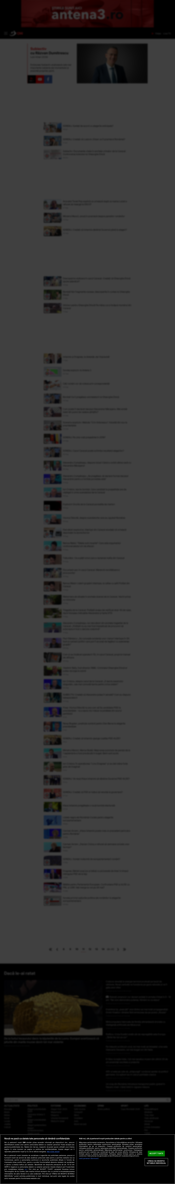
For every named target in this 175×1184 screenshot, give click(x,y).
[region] (87, 1159)
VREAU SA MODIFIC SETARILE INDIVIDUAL (156, 1162)
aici (26, 1169)
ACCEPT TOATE (156, 1153)
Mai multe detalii (53, 1152)
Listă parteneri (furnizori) (88, 1158)
